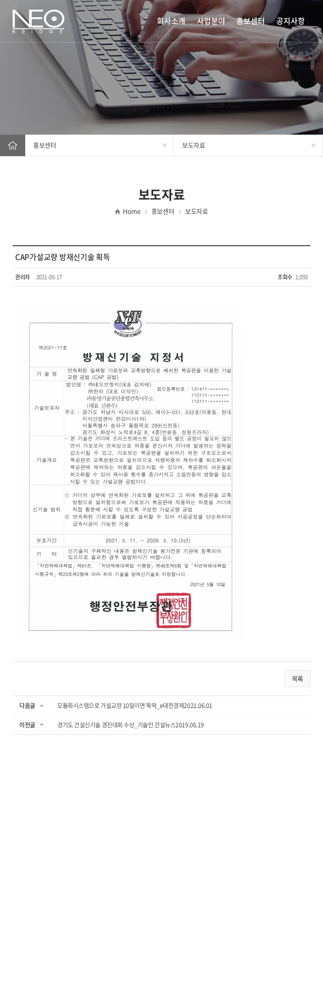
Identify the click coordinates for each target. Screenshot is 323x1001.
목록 (297, 678)
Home (12, 145)
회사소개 (171, 21)
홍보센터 (250, 21)
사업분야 (211, 21)
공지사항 (290, 21)
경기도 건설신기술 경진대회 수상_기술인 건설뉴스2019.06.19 (130, 724)
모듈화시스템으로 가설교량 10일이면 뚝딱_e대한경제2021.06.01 (134, 705)
